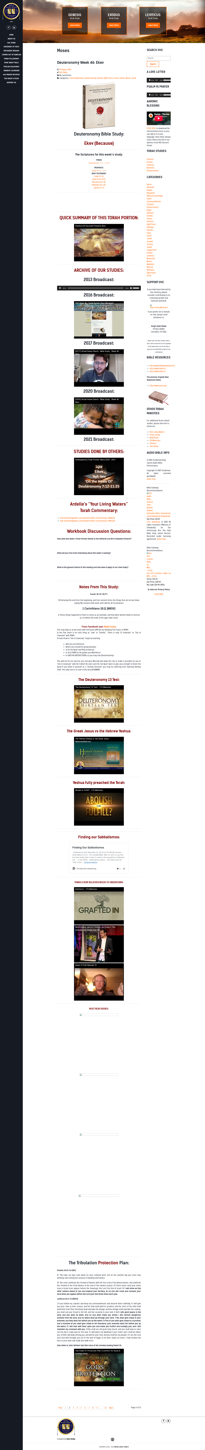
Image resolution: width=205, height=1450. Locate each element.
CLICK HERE (151, 128)
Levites (150, 253)
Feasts (149, 219)
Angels (149, 190)
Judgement (151, 250)
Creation (150, 204)
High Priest (151, 224)
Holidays (150, 227)
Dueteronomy (152, 207)
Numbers (150, 168)
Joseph (150, 241)
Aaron (149, 184)
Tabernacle (151, 273)
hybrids (150, 230)
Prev (60, 1408)
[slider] (136, 288)
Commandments (154, 201)
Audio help (151, 479)
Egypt (149, 210)
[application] (99, 288)
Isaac (149, 233)
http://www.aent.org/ (158, 386)
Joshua (150, 244)
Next (111, 1408)
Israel (149, 236)
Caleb (149, 199)
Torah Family (155, 435)
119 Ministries (155, 440)
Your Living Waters (157, 432)
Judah (149, 247)
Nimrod (150, 267)
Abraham (150, 187)
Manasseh (151, 258)
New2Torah (154, 438)
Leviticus (150, 165)
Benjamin (151, 193)
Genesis (150, 159)
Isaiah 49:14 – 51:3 (99, 170)
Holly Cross (110, 626)
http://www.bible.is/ (158, 371)
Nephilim (150, 264)
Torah (149, 276)
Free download (153, 522)
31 (105, 1408)
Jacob (149, 238)
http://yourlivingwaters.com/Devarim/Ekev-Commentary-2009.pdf (87, 521)
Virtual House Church (121, 1447)
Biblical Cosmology (155, 196)
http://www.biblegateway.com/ (162, 366)
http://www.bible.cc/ (158, 368)
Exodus (150, 162)
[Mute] (131, 288)
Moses (149, 261)
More (75, 25)
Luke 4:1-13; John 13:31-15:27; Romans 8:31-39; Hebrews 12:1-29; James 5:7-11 (99, 182)
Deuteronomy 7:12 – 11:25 (99, 163)
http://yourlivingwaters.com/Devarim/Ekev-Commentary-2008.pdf (87, 518)
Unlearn (153, 443)
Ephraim (150, 213)
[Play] (60, 288)
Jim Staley (154, 446)
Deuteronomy (152, 171)
